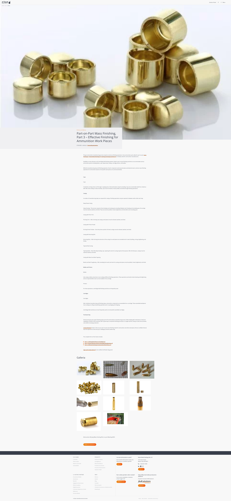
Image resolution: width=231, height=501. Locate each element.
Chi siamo (76, 457)
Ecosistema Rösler (77, 477)
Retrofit (75, 481)
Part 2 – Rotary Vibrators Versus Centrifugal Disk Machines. (98, 343)
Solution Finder (212, 2)
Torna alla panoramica (92, 145)
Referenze (75, 491)
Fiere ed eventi (98, 485)
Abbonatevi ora (121, 481)
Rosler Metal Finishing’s (94, 156)
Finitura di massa (99, 459)
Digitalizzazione (76, 487)
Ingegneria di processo (78, 483)
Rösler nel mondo (77, 463)
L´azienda (75, 459)
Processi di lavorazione (100, 467)
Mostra (119, 464)
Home (3, 5)
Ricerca (96, 477)
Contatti (141, 469)
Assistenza (75, 479)
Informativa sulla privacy (153, 498)
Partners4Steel (76, 493)
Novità (96, 479)
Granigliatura (98, 461)
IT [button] (218, 2)
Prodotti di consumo (99, 465)
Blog (6, 5)
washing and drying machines (108, 156)
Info (96, 474)
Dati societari (144, 498)
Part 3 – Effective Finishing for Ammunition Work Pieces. (97, 345)
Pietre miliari (76, 461)
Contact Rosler (86, 327)
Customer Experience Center (79, 489)
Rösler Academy (76, 485)
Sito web (141, 485)
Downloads (97, 489)
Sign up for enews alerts (88, 350)
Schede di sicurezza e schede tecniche (103, 487)
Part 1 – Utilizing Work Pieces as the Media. (94, 341)
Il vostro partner (78, 474)
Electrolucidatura (99, 463)
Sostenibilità (76, 465)
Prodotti (97, 457)
